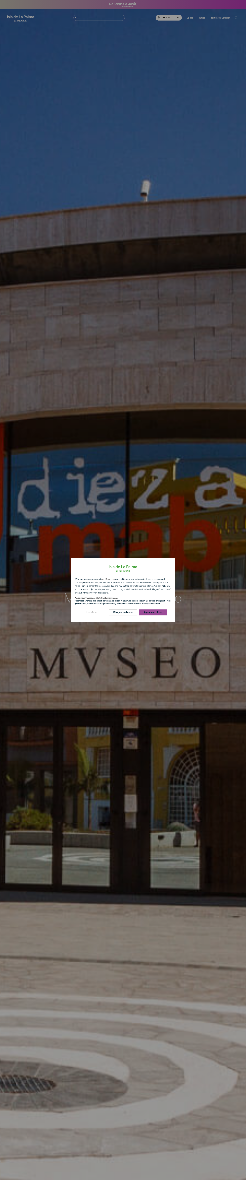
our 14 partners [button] (108, 579)
